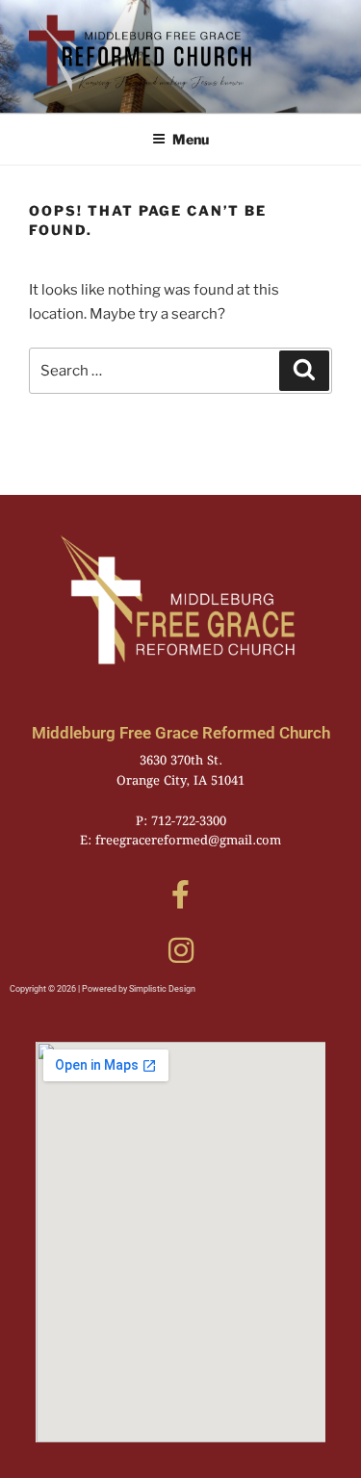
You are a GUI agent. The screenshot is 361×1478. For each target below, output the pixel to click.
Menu (190, 139)
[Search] (304, 370)
